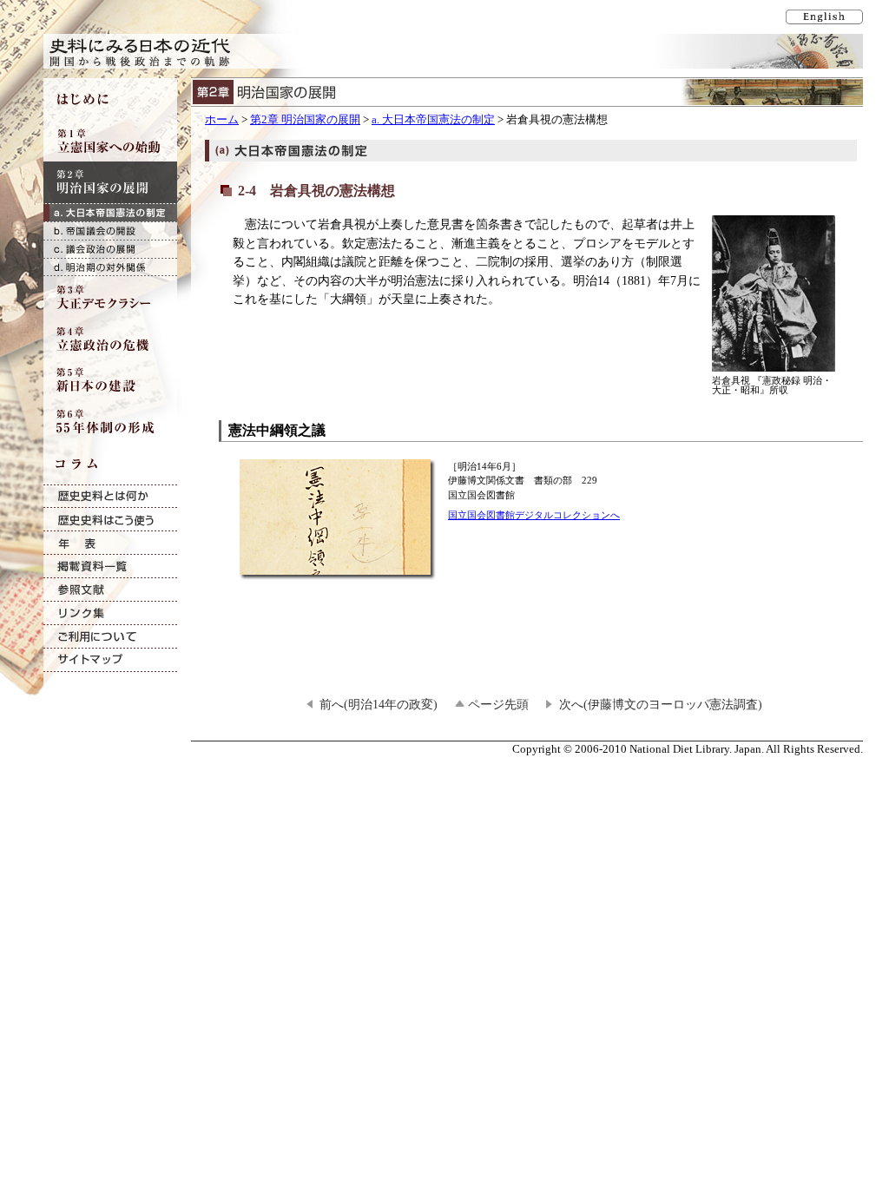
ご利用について (110, 637)
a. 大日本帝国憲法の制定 (433, 120)
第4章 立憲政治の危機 (110, 338)
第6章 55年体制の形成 (110, 422)
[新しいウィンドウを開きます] (339, 571)
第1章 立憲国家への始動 (110, 140)
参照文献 (110, 590)
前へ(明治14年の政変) (378, 704)
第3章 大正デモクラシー (110, 297)
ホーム (222, 120)
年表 (110, 543)
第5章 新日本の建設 (110, 380)
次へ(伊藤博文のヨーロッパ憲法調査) (660, 704)
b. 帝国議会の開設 (110, 230)
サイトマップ (110, 660)
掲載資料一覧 (110, 566)
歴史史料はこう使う (110, 519)
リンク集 (110, 613)
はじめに (110, 99)
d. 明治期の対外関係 (110, 267)
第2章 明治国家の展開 (305, 120)
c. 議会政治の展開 (110, 249)
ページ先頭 (498, 704)
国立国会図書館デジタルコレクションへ (534, 515)
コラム (110, 463)
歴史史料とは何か (110, 496)
